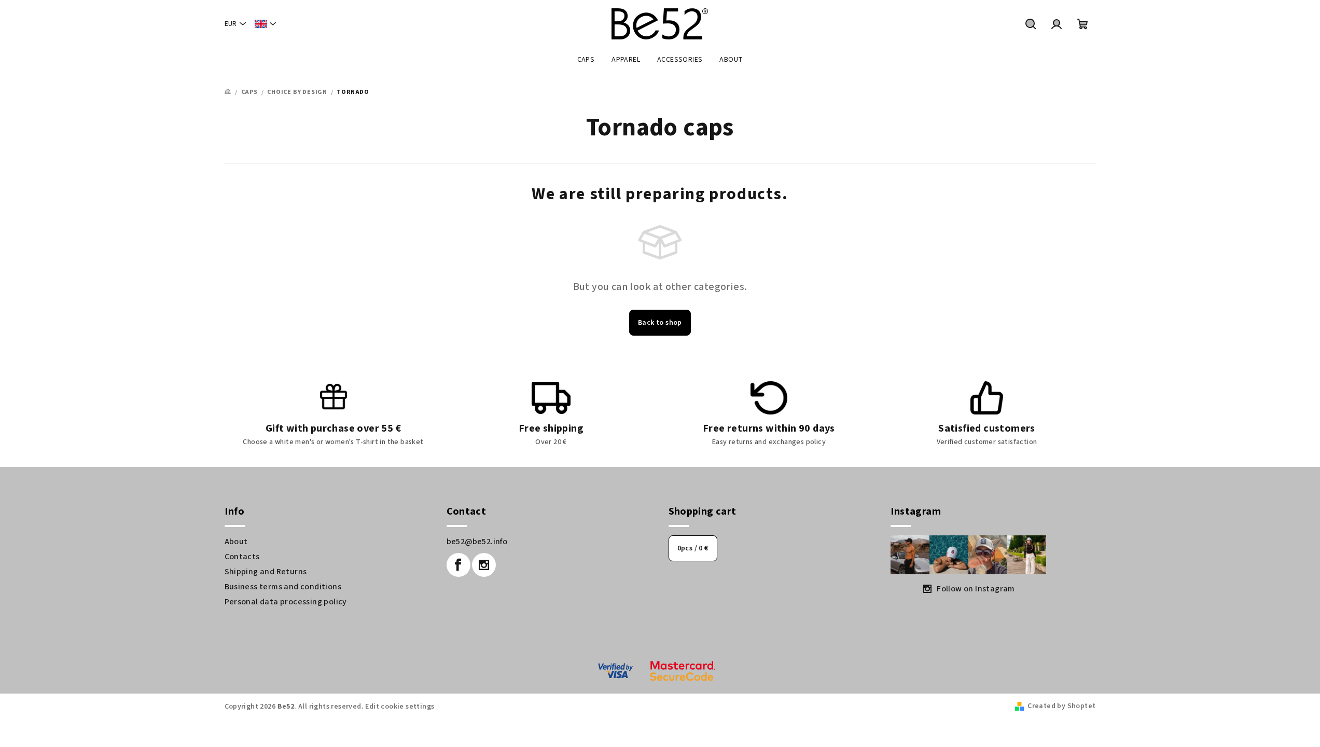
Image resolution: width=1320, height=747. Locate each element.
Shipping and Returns (266, 571)
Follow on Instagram (976, 588)
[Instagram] (484, 565)
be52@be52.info (477, 541)
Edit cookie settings (399, 706)
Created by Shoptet (1061, 706)
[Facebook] (458, 565)
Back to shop (660, 322)
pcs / (692, 548)
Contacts (242, 556)
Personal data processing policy (286, 601)
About (236, 541)
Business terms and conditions (283, 586)
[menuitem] (586, 60)
